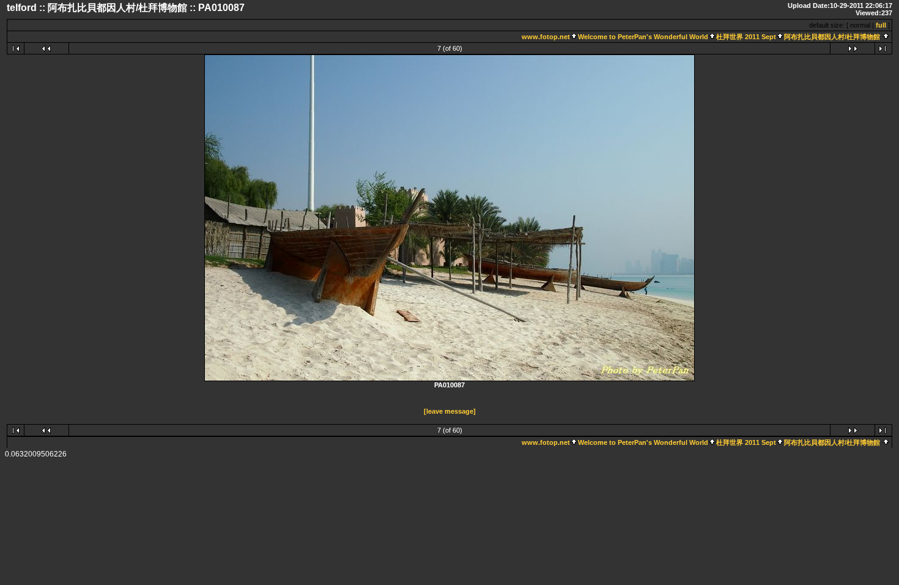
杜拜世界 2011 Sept (746, 36)
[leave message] (450, 411)
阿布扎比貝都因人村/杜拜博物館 (832, 36)
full (881, 25)
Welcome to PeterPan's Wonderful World (643, 36)
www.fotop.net (546, 36)
